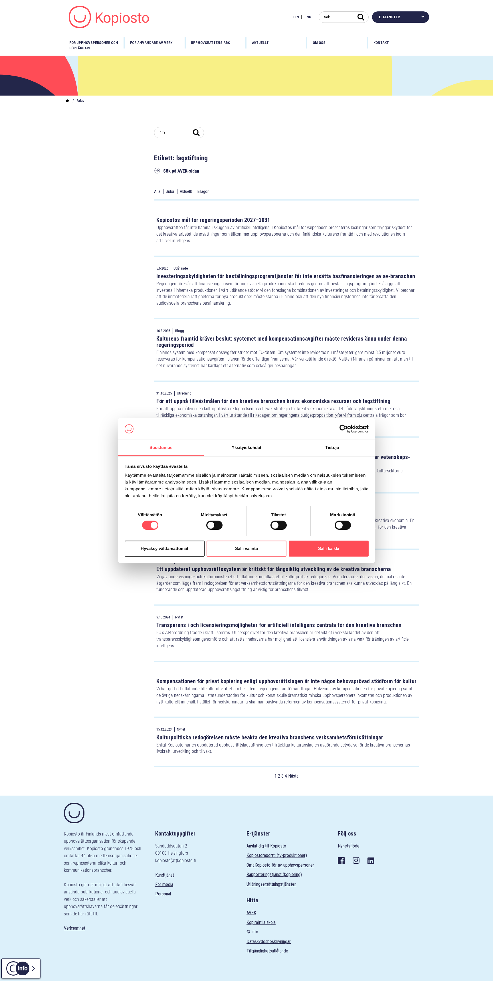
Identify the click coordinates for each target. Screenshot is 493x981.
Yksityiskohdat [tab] (246, 447)
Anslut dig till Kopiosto (266, 846)
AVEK (251, 912)
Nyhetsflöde (348, 846)
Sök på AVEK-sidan (181, 171)
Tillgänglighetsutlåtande (267, 951)
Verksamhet (74, 928)
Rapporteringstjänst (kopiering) (274, 874)
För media (164, 884)
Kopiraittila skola (261, 922)
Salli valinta (246, 548)
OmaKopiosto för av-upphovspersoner (280, 865)
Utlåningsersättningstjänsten (271, 884)
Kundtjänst (164, 875)
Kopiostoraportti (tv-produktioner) (276, 855)
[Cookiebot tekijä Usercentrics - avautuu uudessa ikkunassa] (344, 428)
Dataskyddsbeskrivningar (268, 941)
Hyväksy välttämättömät (164, 548)
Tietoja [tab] (332, 447)
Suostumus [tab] (161, 447)
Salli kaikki (328, 548)
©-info (252, 932)
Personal (163, 894)
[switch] (214, 525)
